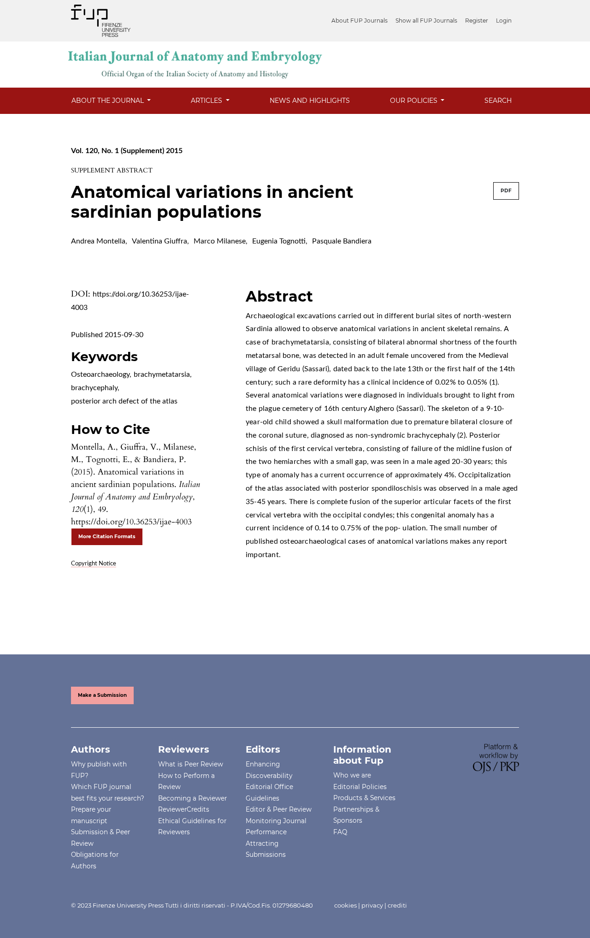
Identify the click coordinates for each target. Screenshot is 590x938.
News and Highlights (310, 100)
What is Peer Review (190, 764)
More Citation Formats (107, 537)
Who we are (352, 775)
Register (476, 20)
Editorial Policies (360, 786)
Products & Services (364, 797)
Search (498, 100)
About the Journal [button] (108, 100)
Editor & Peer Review (279, 809)
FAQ (340, 832)
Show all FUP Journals (426, 20)
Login (504, 20)
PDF (506, 191)
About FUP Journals (359, 20)
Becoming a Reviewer (192, 798)
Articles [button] (207, 100)
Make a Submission (102, 695)
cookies (345, 905)
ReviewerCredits (183, 809)
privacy (372, 905)
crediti (397, 905)
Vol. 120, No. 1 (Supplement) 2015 (127, 150)
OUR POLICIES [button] (414, 100)
